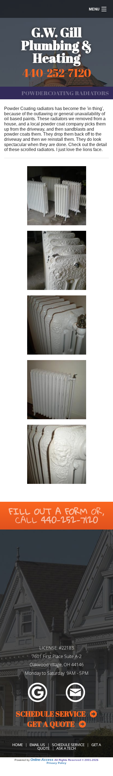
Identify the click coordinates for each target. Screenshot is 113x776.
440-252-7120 (69, 519)
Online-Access (41, 760)
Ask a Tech (66, 748)
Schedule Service (68, 744)
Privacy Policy (56, 762)
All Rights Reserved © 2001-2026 (76, 759)
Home (17, 744)
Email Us (37, 744)
